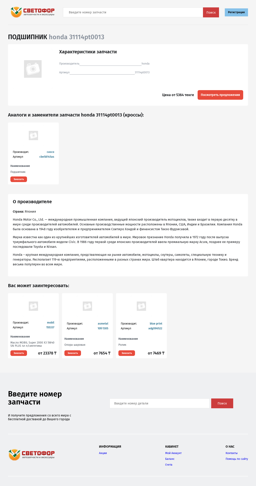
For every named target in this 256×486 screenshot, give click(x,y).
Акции (103, 453)
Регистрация (236, 12)
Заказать (19, 179)
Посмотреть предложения (220, 95)
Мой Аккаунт (173, 453)
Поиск (211, 12)
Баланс (170, 459)
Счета (168, 464)
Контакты (232, 453)
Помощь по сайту (237, 459)
